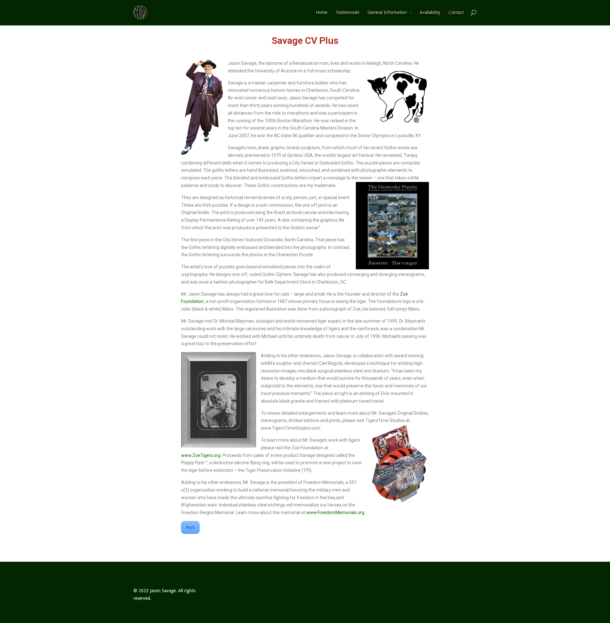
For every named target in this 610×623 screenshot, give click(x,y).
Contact (456, 12)
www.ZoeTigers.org (200, 455)
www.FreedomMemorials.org (335, 512)
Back (190, 527)
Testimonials (347, 12)
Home (321, 12)
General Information (387, 12)
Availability (430, 12)
